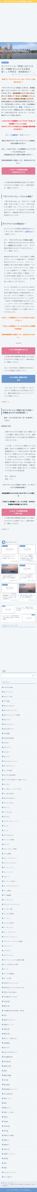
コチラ (14, 135)
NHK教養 (6, 733)
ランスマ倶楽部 (9, 974)
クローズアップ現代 (10, 849)
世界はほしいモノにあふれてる (14, 988)
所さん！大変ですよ (10, 1038)
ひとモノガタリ (9, 803)
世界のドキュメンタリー (12, 983)
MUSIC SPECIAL (9, 706)
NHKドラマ (7, 720)
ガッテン (7, 844)
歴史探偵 (7, 1085)
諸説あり (7, 1145)
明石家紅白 (7, 1062)
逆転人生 (7, 1149)
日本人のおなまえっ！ (11, 1052)
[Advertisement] (18, 22)
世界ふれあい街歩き (10, 992)
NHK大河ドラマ (9, 729)
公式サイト (29, 231)
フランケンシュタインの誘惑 (13, 941)
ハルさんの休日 (9, 923)
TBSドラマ (7, 747)
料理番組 (7, 1043)
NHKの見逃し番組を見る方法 (18, 378)
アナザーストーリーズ (11, 821)
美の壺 (6, 1131)
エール (6, 831)
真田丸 (6, 1117)
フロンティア (8, 946)
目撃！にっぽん (9, 1112)
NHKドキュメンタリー (11, 710)
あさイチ (7, 757)
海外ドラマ (7, 1098)
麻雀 (5, 1168)
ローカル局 (7, 978)
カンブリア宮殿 (9, 840)
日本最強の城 (8, 1057)
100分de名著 (8, 687)
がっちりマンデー (9, 766)
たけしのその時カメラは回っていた (15, 780)
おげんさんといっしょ (11, 761)
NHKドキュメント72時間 (12, 715)
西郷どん (7, 1140)
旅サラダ (7, 1048)
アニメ (6, 826)
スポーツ (7, 877)
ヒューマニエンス (9, 932)
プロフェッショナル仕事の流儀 (14, 960)
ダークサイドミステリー (12, 886)
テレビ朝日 (7, 891)
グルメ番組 (7, 854)
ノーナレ (7, 918)
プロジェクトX (8, 955)
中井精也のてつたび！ (11, 997)
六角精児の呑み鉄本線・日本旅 (14, 1011)
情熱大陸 (7, 1034)
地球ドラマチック (9, 1020)
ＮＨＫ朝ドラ (8, 1177)
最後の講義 (7, 1075)
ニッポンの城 (8, 909)
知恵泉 (6, 1122)
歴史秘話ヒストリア (10, 1089)
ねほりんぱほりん (9, 798)
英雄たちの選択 (9, 1135)
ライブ (6, 969)
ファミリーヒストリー (11, 937)
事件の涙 (7, 1006)
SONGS (6, 743)
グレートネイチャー (10, 858)
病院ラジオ (7, 1108)
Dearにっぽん (8, 697)
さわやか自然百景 (9, 775)
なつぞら (7, 784)
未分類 (6, 1080)
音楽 (5, 1163)
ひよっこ (7, 807)
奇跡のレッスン (9, 1025)
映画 (5, 1071)
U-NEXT (6, 752)
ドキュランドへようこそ (12, 904)
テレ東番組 (7, 895)
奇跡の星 (7, 1029)
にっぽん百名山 (9, 794)
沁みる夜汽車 (8, 1094)
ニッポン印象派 (9, 914)
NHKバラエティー (9, 724)
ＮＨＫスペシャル (9, 1172)
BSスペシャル (5, 62)
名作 (5, 1015)
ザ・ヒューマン (9, 868)
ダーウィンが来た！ (10, 881)
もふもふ (7, 817)
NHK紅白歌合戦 (9, 738)
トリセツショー (9, 900)
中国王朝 (7, 1001)
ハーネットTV (8, 927)
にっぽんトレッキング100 (12, 789)
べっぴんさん (8, 812)
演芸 (5, 1103)
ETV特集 (6, 701)
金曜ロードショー (9, 1154)
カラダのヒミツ (9, 835)
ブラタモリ (7, 951)
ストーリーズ (8, 872)
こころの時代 (8, 770)
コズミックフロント (10, 863)
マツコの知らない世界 (11, 964)
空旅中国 (7, 1126)
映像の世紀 (7, 1066)
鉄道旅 (6, 1158)
